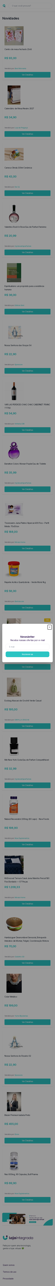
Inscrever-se (27, 654)
